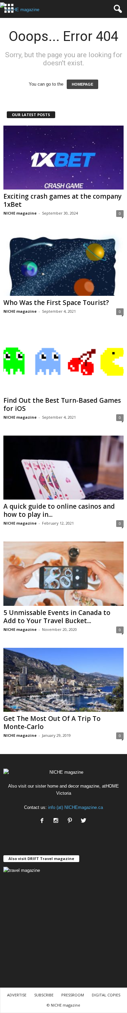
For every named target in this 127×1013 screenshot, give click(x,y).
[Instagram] (57, 821)
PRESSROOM (72, 994)
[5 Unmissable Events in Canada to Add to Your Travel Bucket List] (63, 573)
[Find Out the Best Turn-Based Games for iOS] (63, 362)
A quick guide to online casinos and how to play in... (59, 510)
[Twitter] (84, 821)
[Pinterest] (71, 821)
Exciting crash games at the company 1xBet (62, 200)
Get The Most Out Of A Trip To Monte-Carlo (52, 722)
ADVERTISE (16, 994)
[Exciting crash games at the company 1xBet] (63, 158)
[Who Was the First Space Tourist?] (63, 263)
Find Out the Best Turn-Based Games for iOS (62, 404)
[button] (116, 9)
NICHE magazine (20, 213)
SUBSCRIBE (44, 994)
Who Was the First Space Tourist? (56, 302)
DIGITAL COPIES (106, 994)
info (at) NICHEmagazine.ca (75, 807)
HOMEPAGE (82, 84)
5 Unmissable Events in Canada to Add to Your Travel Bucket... (56, 616)
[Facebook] (43, 821)
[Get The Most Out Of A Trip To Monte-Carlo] (63, 680)
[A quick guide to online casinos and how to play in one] (63, 468)
